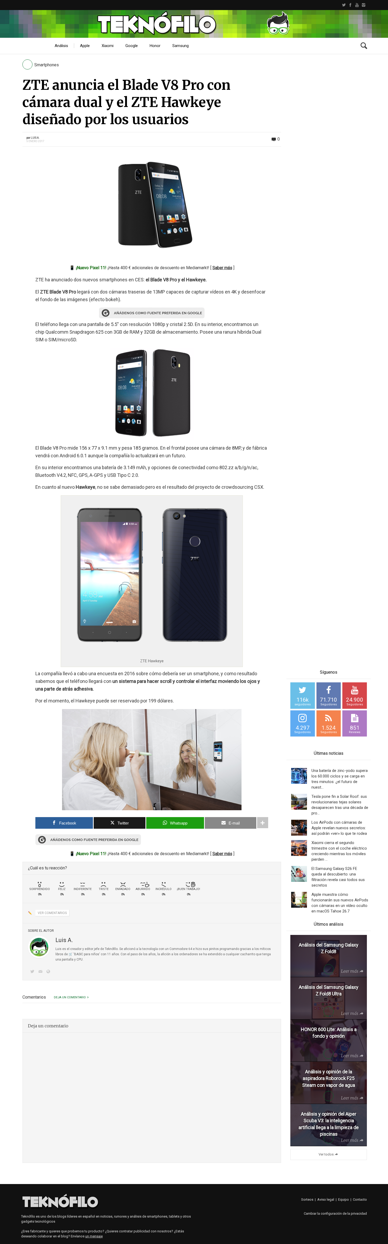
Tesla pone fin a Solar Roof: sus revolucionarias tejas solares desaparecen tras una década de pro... (339, 805)
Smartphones (46, 64)
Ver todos (326, 1154)
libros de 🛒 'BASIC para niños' (77, 954)
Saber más (222, 267)
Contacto (360, 1199)
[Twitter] (343, 5)
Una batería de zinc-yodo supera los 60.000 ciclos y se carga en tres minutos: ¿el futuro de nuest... (339, 779)
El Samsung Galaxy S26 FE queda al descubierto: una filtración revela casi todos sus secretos (338, 877)
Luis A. (35, 137)
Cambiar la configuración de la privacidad (335, 1213)
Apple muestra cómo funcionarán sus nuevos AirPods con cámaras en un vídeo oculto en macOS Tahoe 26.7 (339, 903)
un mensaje (94, 1236)
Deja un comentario (70, 997)
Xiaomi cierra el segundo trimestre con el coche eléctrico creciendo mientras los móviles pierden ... (339, 851)
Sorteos (307, 1199)
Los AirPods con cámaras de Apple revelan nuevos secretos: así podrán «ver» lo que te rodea (339, 828)
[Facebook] (350, 5)
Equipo (343, 1199)
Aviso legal (325, 1199)
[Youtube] (357, 5)
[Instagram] (363, 5)
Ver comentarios (52, 913)
